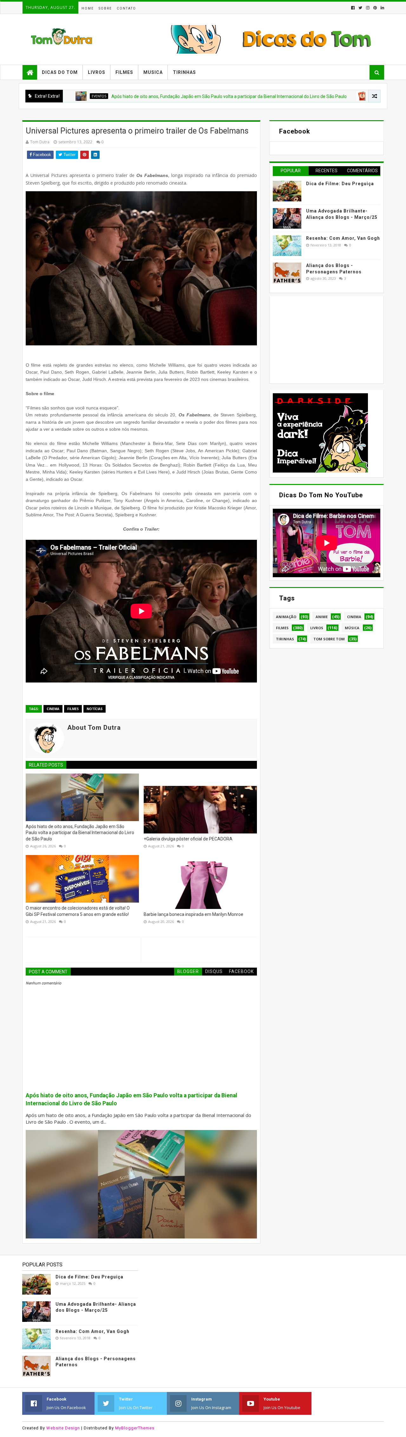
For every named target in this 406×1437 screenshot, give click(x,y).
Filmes (124, 72)
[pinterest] (375, 8)
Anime (322, 616)
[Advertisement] (320, 339)
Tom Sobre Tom (329, 639)
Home (88, 8)
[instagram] (368, 8)
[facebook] (353, 8)
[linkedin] (381, 8)
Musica (153, 72)
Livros (96, 72)
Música (352, 627)
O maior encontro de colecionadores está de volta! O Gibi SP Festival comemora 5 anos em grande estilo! (78, 911)
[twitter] (360, 8)
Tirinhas (184, 72)
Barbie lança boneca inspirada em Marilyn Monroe (193, 914)
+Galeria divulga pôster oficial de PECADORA (188, 838)
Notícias (94, 709)
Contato (126, 8)
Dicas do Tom (60, 72)
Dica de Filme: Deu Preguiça (340, 183)
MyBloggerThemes (134, 1428)
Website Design (63, 1428)
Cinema (53, 709)
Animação (286, 616)
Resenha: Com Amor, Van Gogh (343, 238)
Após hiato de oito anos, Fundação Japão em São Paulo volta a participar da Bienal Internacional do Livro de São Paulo (182, 96)
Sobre (105, 8)
